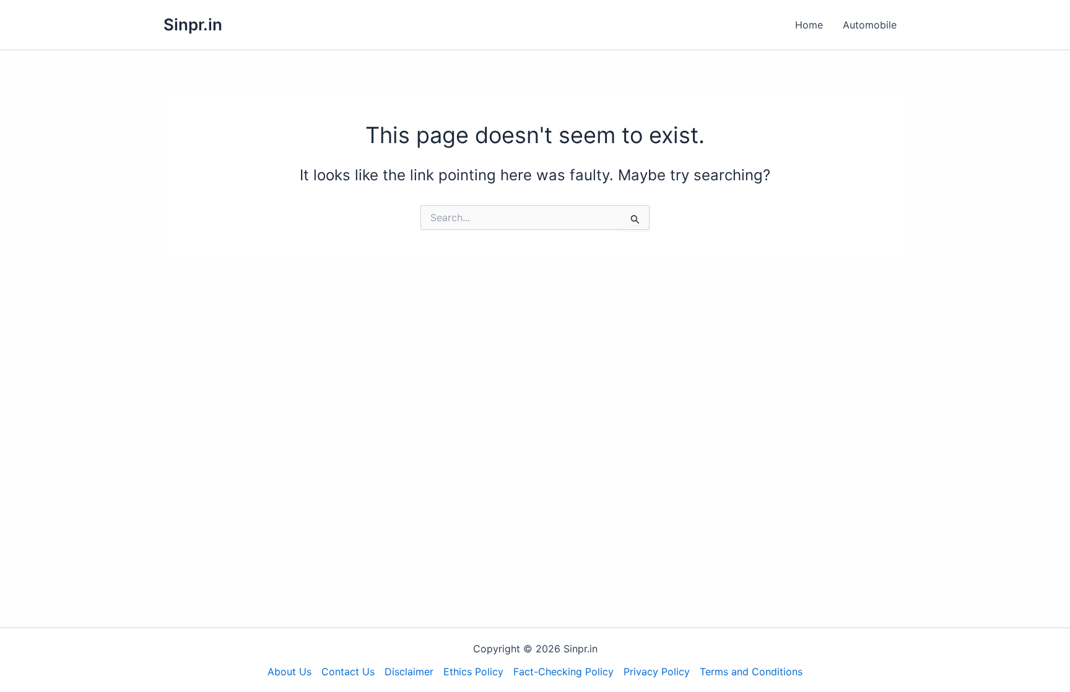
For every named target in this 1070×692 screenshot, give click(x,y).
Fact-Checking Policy (563, 671)
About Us (289, 671)
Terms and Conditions (751, 671)
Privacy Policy (657, 671)
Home (809, 25)
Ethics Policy (473, 671)
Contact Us (348, 671)
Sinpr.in (192, 24)
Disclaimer (409, 671)
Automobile (870, 25)
